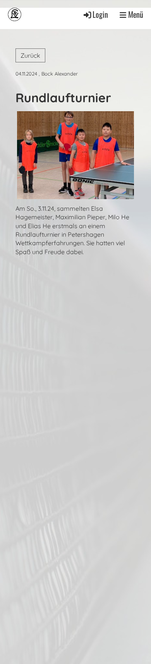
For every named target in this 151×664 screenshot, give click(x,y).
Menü (134, 14)
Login (100, 14)
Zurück (30, 55)
